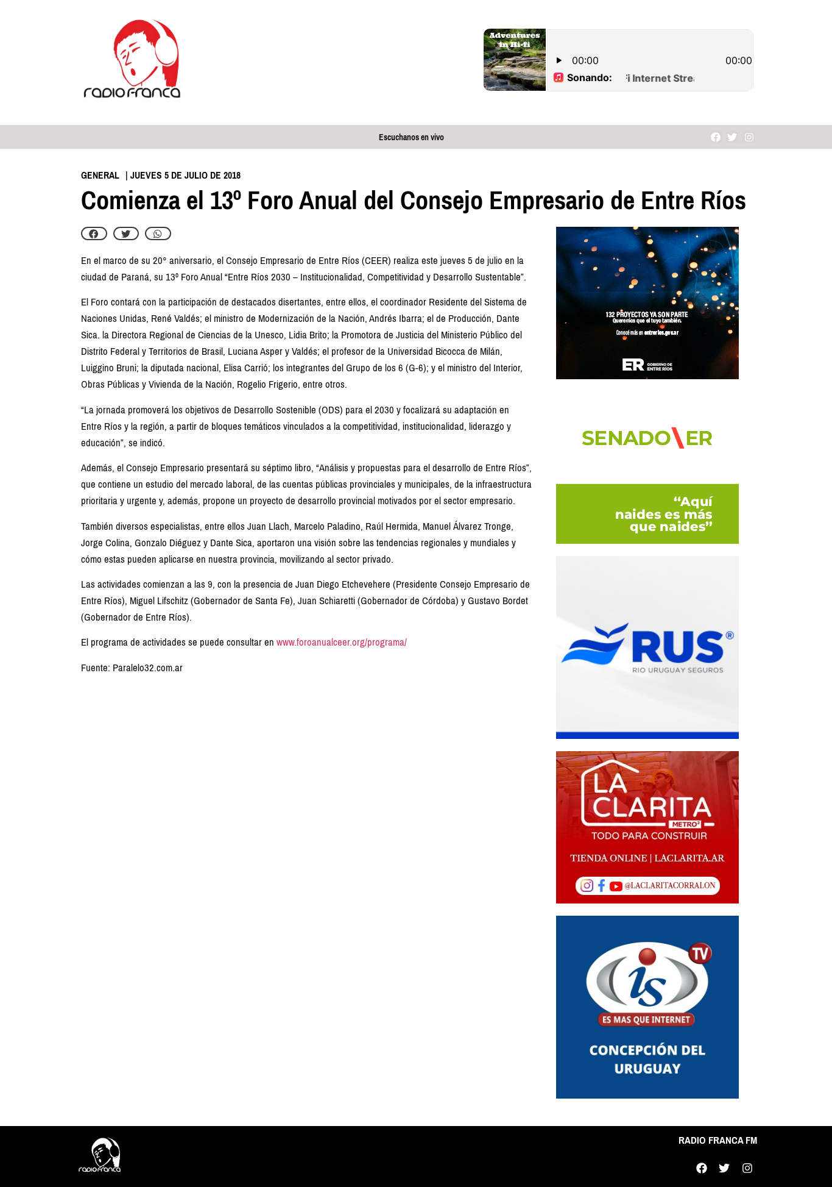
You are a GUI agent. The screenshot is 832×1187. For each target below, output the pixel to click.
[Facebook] (716, 137)
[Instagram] (749, 137)
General (100, 175)
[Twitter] (732, 137)
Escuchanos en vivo (411, 137)
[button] (94, 233)
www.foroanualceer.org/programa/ (342, 642)
